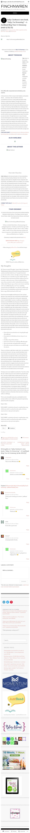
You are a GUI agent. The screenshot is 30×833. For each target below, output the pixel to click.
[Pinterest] (11, 602)
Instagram (24, 203)
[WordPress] (4, 602)
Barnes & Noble (25, 132)
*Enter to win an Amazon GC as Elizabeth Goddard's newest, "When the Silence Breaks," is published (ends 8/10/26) (15, 612)
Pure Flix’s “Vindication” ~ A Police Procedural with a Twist (8, 444)
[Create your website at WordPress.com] (15, 1)
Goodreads (13, 132)
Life (26, 30)
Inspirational (22, 30)
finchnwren (14, 6)
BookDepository (5, 134)
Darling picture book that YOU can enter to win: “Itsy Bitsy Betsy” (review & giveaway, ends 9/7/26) (14, 652)
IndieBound (12, 134)
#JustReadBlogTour (5, 439)
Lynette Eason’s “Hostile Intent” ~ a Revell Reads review (23, 444)
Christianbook (19, 134)
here (24, 237)
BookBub (25, 134)
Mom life (3, 31)
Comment (23, 581)
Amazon (19, 132)
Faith (17, 30)
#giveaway (5, 437)
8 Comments (26, 437)
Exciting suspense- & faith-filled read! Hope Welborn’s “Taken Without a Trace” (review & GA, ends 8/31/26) (14, 658)
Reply (27, 465)
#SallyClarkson (14, 439)
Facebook (19, 203)
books (14, 30)
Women (7, 31)
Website (14, 203)
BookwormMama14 (10, 492)
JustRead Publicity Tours (19, 51)
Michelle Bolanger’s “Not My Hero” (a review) (14, 662)
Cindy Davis (8, 457)
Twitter (2, 205)
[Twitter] (7, 602)
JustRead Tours (13, 247)
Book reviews (9, 30)
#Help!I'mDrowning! (12, 437)
